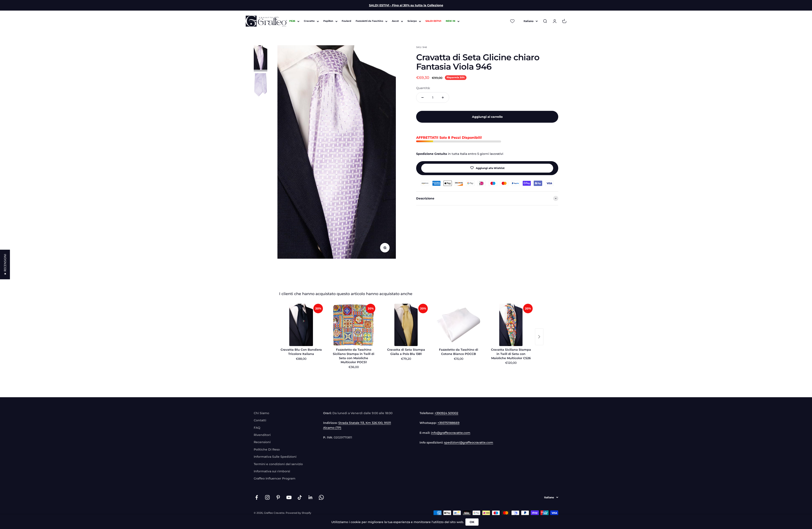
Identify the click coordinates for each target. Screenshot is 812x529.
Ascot (395, 21)
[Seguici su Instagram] (267, 497)
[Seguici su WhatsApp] (321, 497)
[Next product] (539, 336)
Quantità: (423, 88)
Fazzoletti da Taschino (369, 21)
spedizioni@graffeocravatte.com (468, 442)
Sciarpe (412, 21)
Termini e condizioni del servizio (278, 464)
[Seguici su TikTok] (300, 497)
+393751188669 (448, 423)
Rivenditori (262, 435)
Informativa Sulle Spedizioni (275, 457)
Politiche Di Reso (267, 449)
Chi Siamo (261, 413)
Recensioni (262, 442)
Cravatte (309, 21)
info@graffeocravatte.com (450, 433)
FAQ (257, 428)
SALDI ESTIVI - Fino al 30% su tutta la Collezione (406, 5)
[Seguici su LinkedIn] (310, 497)
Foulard (346, 21)
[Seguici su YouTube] (289, 497)
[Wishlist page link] (512, 21)
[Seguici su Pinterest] (278, 497)
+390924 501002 (446, 413)
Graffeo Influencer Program (274, 478)
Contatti (260, 420)
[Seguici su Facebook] (256, 497)
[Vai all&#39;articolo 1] (260, 58)
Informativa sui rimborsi (272, 471)
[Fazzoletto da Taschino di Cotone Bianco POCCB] (458, 325)
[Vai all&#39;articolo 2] (260, 86)
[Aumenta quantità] (443, 97)
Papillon (328, 21)
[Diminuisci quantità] (422, 97)
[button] (5, 264)
